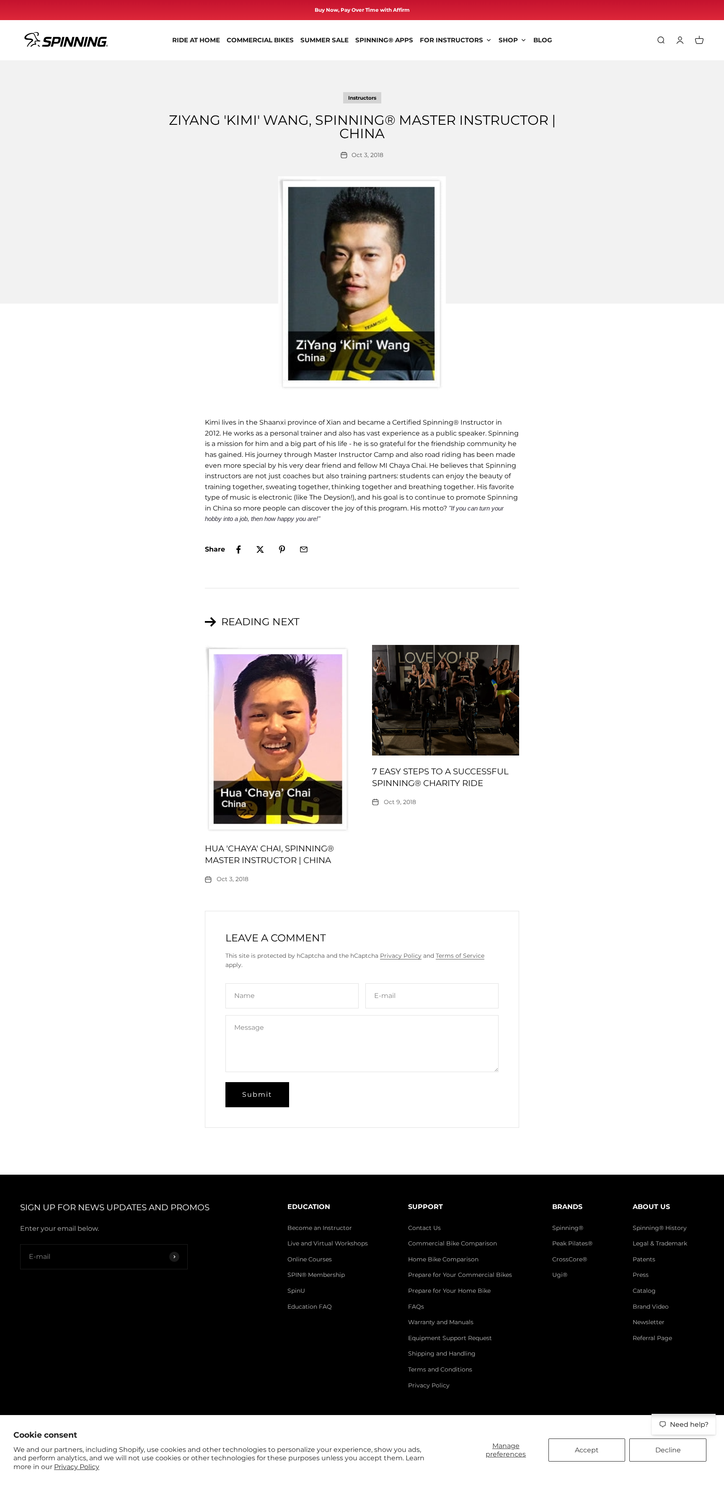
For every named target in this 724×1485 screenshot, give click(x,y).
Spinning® (567, 1228)
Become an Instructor (319, 1228)
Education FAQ (309, 1306)
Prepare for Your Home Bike (449, 1290)
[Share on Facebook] (238, 549)
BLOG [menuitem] (542, 40)
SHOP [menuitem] (508, 40)
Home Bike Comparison (443, 1259)
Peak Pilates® (572, 1243)
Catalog (644, 1290)
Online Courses (309, 1259)
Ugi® (559, 1275)
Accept (587, 1450)
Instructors (362, 98)
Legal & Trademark (660, 1243)
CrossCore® (569, 1259)
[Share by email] (303, 549)
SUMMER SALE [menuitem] (324, 40)
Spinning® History (660, 1228)
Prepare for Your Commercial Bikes (460, 1275)
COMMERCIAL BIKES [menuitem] (260, 40)
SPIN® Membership (316, 1275)
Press (641, 1275)
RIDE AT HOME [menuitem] (196, 40)
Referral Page (652, 1338)
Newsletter (649, 1322)
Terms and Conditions (440, 1369)
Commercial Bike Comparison (452, 1243)
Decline (668, 1450)
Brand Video (651, 1306)
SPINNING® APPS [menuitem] (384, 40)
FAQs (416, 1306)
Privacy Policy (76, 1467)
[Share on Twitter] (260, 549)
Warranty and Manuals (440, 1322)
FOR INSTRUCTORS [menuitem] (451, 40)
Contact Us (424, 1228)
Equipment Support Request (450, 1338)
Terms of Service (460, 955)
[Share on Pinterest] (282, 549)
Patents (644, 1259)
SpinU (296, 1290)
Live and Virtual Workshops (327, 1243)
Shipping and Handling (442, 1353)
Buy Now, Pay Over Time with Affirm (362, 10)
